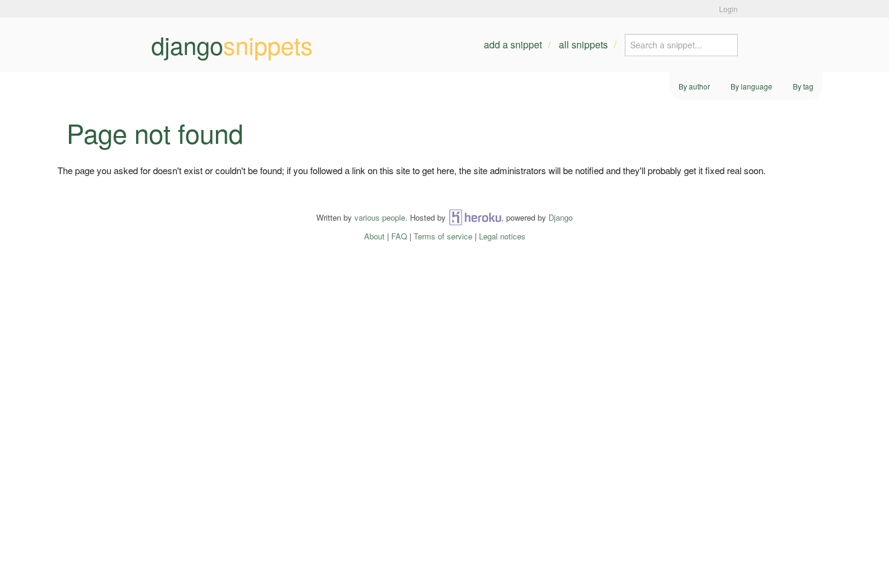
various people (379, 217)
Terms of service (443, 236)
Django (561, 217)
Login (728, 9)
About (374, 236)
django (232, 45)
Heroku (475, 217)
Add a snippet (513, 44)
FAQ (399, 236)
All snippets (583, 44)
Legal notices (502, 236)
